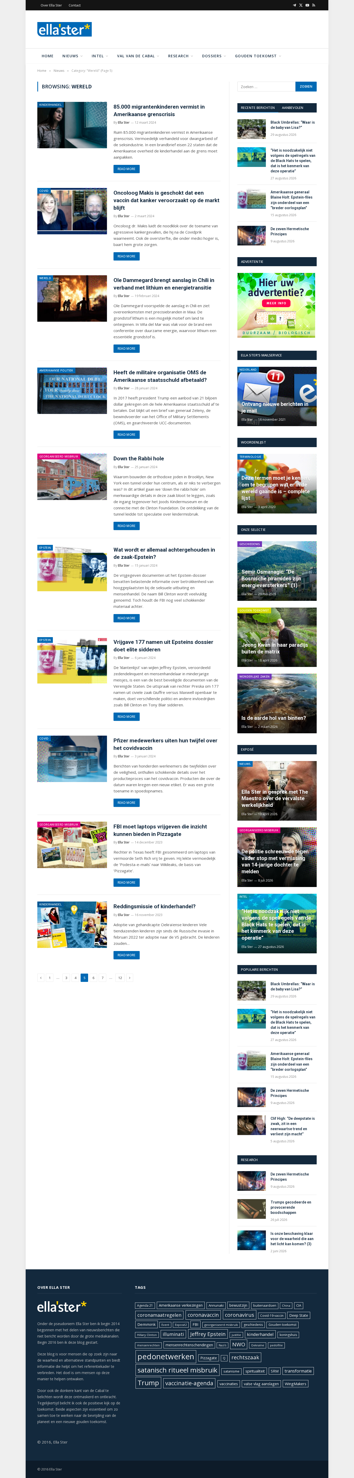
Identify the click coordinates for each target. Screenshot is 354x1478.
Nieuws (70, 55)
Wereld (45, 278)
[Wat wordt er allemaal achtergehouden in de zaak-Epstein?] (72, 568)
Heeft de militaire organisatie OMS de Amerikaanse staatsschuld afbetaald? (160, 376)
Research (178, 55)
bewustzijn (238, 1305)
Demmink (146, 1324)
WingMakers (295, 1383)
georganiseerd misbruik (221, 1325)
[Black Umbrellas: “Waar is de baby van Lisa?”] (251, 129)
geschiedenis (253, 1324)
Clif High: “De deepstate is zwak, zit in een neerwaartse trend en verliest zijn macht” (293, 1126)
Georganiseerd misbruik (58, 456)
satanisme (231, 1371)
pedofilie (276, 1345)
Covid (44, 191)
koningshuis (288, 1335)
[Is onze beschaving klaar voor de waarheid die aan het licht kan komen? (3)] (251, 1240)
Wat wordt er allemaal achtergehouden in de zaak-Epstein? (164, 553)
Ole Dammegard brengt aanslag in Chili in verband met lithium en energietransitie (164, 284)
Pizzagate (208, 1357)
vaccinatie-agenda (189, 1383)
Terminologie (250, 457)
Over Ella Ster (51, 5)
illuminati (173, 1334)
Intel (98, 55)
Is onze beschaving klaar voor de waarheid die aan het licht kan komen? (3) (292, 1238)
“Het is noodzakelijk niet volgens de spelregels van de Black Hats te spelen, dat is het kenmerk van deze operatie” (293, 160)
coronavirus (239, 1314)
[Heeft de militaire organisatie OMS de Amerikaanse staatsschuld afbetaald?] (72, 391)
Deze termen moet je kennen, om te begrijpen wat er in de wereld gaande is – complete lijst (276, 488)
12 (120, 977)
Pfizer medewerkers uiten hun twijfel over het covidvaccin (165, 744)
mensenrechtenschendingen (189, 1344)
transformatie (298, 1371)
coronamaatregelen (159, 1315)
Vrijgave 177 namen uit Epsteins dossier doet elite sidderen (163, 646)
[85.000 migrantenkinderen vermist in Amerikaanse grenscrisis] (72, 125)
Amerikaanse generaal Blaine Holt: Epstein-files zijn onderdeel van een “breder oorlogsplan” (292, 200)
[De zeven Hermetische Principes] (251, 235)
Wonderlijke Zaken (254, 676)
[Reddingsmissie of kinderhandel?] (72, 925)
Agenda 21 (145, 1305)
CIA (298, 1305)
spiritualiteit (255, 1371)
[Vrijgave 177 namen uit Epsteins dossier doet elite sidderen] (72, 660)
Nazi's (222, 1345)
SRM (275, 1371)
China (286, 1305)
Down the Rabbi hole (139, 458)
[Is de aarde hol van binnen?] (277, 703)
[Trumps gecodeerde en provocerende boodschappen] (251, 1209)
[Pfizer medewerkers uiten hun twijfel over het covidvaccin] (72, 759)
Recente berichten (258, 107)
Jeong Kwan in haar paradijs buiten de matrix (275, 648)
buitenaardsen (264, 1305)
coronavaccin (203, 1314)
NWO (238, 1344)
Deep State (298, 1315)
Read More (127, 169)
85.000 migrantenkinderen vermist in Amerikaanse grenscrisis (159, 110)
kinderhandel (260, 1334)
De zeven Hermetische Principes (290, 231)
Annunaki (216, 1305)
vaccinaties (229, 1383)
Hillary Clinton (147, 1335)
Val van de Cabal (136, 55)
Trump (148, 1382)
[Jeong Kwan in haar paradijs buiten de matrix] (277, 637)
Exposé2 (181, 1325)
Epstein (45, 548)
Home (48, 55)
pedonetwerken (166, 1356)
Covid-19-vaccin (272, 1315)
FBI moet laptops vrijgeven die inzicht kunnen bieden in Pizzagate (160, 830)
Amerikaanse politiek (56, 370)
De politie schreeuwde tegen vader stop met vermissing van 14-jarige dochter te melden (275, 861)
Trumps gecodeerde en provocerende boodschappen (291, 1207)
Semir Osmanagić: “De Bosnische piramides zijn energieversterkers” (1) (271, 578)
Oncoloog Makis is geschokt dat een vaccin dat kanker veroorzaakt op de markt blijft (167, 200)
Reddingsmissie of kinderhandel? (155, 906)
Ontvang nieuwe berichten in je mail (275, 407)
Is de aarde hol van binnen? (274, 718)
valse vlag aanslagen (261, 1383)
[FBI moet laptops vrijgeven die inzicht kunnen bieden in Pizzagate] (72, 845)
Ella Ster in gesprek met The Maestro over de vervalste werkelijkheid (275, 798)
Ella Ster (124, 122)
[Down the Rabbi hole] (72, 477)
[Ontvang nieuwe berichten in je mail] (277, 396)
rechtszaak (245, 1357)
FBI (196, 1324)
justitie (236, 1335)
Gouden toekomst (256, 55)
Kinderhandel (50, 105)
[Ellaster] (64, 29)
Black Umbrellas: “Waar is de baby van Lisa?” (293, 125)
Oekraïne (257, 1345)
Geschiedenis (249, 544)
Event (165, 1325)
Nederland (248, 369)
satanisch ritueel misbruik (177, 1370)
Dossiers (212, 55)
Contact (75, 5)
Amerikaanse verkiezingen (181, 1305)
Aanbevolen (292, 107)
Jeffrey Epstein (208, 1334)
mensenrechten (148, 1345)
